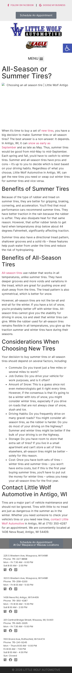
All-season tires (12, 273)
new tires (47, 130)
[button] (67, 48)
